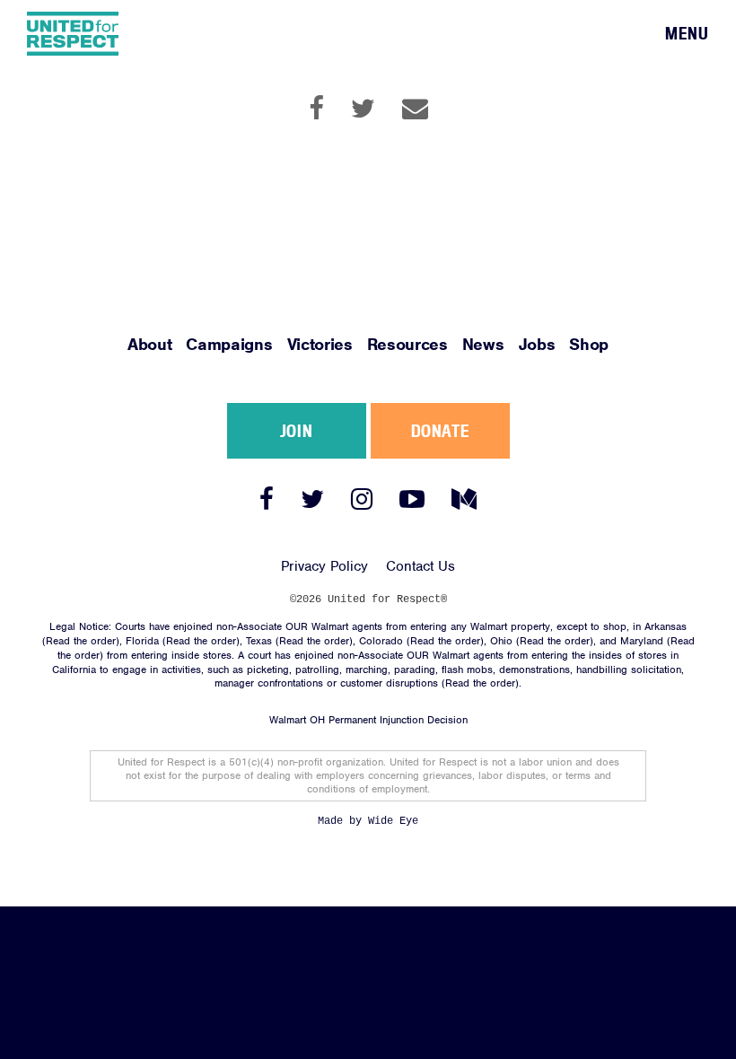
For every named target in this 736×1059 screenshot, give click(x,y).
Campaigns (229, 344)
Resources (407, 344)
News (483, 344)
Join (296, 431)
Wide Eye (393, 821)
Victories (320, 344)
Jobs (537, 344)
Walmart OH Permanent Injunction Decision (368, 720)
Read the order (81, 641)
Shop (589, 344)
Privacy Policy (324, 566)
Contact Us (420, 566)
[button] (687, 34)
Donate (440, 431)
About (149, 344)
